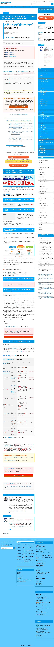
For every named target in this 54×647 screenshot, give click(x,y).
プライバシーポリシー (21, 575)
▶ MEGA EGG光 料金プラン (10, 54)
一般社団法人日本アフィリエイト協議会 (43, 632)
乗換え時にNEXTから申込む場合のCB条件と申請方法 (18, 114)
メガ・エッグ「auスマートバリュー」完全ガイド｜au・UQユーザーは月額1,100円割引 (28, 560)
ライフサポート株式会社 (43, 105)
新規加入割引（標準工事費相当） (11, 348)
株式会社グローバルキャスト (44, 81)
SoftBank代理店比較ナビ (41, 548)
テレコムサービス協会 (40, 635)
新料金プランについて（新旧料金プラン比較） (46, 143)
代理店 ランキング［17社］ (44, 70)
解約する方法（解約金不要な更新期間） (46, 154)
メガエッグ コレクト (43, 125)
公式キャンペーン (31, 6)
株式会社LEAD (42, 107)
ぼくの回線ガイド (39, 566)
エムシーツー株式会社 (43, 79)
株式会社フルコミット (43, 103)
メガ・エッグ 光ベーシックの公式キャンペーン (14, 145)
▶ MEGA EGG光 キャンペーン (10, 52)
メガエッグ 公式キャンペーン (10, 460)
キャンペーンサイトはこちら (18, 336)
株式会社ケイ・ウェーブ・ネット (45, 96)
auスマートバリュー (15, 351)
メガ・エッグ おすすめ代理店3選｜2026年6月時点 (49, 33)
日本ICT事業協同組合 (40, 631)
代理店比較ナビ (40, 546)
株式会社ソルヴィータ (43, 99)
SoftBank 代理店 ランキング (41, 597)
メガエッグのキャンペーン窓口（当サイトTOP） (14, 457)
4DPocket (38, 579)
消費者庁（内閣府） (39, 626)
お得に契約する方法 (43, 150)
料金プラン (49, 6)
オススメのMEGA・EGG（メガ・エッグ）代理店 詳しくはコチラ (18, 161)
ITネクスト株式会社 (43, 92)
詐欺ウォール (42, 136)
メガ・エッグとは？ (22, 6)
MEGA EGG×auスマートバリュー (45, 120)
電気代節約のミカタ (39, 583)
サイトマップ (34, 1)
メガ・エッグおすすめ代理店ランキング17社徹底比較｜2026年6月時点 (49, 27)
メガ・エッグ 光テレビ (43, 129)
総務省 (37, 624)
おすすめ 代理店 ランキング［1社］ (45, 72)
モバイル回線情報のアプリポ (41, 573)
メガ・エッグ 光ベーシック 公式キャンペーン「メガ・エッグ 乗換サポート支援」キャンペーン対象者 (21, 126)
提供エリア (41, 146)
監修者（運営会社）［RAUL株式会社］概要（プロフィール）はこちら (20, 526)
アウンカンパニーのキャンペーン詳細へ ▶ (18, 165)
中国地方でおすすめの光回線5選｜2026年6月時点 (27, 548)
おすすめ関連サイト (45, 1)
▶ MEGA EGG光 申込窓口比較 (10, 56)
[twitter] (9, 529)
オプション (40, 6)
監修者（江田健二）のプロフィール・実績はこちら (17, 511)
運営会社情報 (50, 1)
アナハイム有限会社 (43, 94)
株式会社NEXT (42, 75)
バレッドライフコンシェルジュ (44, 138)
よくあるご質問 (42, 148)
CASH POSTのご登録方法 (15, 134)
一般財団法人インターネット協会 (42, 634)
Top (4, 6)
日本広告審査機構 (39, 636)
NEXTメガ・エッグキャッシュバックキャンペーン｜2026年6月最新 (28, 545)
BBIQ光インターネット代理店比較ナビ (43, 557)
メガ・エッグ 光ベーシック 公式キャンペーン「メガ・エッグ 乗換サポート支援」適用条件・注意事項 (21, 140)
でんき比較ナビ (39, 584)
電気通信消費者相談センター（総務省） (43, 625)
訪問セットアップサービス (44, 133)
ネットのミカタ (42, 88)
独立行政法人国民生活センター (41, 628)
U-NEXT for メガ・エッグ (44, 131)
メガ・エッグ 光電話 (43, 127)
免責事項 (19, 573)
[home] (9, 512)
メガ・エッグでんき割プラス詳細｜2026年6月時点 (27, 551)
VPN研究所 (38, 570)
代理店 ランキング (41, 595)
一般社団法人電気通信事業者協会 (42, 629)
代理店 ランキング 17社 (13, 6)
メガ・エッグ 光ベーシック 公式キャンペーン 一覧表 (17, 146)
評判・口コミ (42, 112)
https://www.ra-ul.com (21, 581)
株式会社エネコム (42, 83)
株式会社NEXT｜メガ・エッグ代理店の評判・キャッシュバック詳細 (49, 39)
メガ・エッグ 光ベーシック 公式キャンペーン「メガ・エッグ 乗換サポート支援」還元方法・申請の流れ (21, 132)
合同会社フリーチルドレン (44, 101)
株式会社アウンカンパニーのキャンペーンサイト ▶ (18, 157)
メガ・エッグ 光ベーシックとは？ (45, 110)
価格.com (41, 86)
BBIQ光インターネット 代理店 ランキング (43, 607)
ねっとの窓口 (42, 77)
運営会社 (19, 572)
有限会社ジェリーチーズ (43, 90)
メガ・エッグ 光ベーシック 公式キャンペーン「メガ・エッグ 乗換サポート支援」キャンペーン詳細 (46, 278)
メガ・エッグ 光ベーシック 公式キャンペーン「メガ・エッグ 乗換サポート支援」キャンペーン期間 (21, 137)
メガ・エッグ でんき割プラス (44, 118)
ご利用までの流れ (42, 152)
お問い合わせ (39, 1)
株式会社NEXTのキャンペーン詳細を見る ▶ (18, 106)
